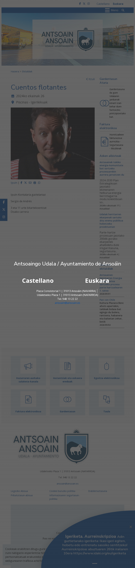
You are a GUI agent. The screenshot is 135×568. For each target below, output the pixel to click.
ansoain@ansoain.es (67, 303)
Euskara (97, 281)
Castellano (38, 281)
